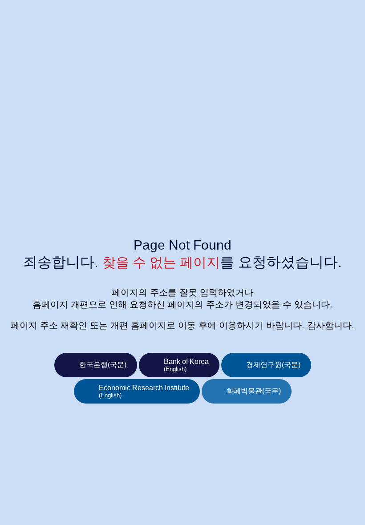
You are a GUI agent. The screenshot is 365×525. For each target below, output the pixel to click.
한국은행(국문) (102, 364)
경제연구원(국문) (273, 364)
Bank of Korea (186, 365)
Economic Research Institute (144, 391)
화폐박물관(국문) (254, 391)
